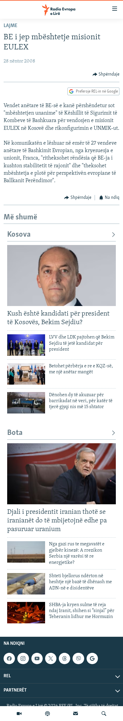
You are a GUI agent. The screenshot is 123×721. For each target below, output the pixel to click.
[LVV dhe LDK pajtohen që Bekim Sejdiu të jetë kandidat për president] (26, 345)
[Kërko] (104, 713)
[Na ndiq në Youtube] (37, 658)
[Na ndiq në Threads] (64, 658)
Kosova (19, 235)
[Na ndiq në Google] (92, 658)
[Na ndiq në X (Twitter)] (50, 658)
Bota (15, 433)
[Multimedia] (19, 713)
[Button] (106, 74)
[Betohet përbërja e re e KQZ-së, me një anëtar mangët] (26, 374)
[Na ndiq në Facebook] (9, 658)
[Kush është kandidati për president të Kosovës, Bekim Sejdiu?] (61, 275)
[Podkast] (47, 713)
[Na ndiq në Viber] (78, 658)
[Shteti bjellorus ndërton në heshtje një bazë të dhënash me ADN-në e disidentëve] (26, 583)
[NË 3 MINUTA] (75, 713)
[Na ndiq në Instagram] (23, 658)
